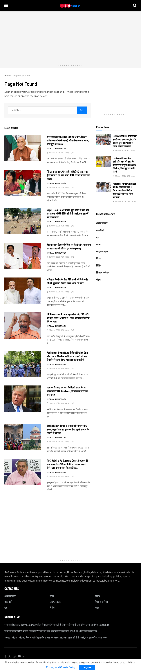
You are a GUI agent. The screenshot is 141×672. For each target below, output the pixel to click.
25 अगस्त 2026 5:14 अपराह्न (58, 403)
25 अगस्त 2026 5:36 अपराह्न (58, 330)
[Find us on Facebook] (5, 656)
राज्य (98, 244)
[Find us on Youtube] (19, 656)
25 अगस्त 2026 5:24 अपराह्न (58, 368)
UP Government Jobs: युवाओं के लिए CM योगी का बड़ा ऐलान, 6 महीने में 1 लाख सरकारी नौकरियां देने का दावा (68, 317)
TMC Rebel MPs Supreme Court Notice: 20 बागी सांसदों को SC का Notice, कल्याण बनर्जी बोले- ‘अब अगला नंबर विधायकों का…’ (67, 463)
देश (97, 237)
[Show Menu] (6, 5)
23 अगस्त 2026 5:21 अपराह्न (124, 150)
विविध (98, 266)
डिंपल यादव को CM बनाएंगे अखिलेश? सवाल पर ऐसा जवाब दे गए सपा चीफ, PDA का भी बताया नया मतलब (68, 175)
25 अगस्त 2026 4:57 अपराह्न (58, 441)
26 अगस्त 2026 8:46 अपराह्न (58, 187)
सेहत (98, 280)
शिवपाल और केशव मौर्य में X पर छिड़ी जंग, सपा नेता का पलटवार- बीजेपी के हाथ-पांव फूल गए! (69, 246)
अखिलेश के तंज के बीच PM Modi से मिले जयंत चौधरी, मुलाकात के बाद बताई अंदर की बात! (67, 281)
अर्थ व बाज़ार (101, 223)
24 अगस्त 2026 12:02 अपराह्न (125, 201)
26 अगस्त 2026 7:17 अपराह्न (58, 292)
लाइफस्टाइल (102, 251)
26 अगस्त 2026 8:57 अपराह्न (58, 152)
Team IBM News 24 (57, 148)
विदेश (98, 258)
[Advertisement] (70, 37)
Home (7, 75)
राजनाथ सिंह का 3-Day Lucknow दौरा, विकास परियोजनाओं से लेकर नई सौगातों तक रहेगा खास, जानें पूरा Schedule (68, 140)
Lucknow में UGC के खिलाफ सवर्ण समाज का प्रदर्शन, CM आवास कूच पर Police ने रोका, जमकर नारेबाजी (125, 141)
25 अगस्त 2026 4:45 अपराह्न (58, 476)
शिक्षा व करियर (102, 273)
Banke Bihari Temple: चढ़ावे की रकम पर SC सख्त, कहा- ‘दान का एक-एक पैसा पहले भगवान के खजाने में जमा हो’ (68, 429)
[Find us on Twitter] (9, 656)
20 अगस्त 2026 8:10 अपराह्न (124, 176)
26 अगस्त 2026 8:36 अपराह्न (58, 226)
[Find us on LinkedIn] (24, 656)
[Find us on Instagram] (14, 656)
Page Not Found (21, 75)
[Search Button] (135, 5)
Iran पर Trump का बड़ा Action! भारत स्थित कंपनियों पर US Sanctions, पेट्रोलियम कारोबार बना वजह (67, 390)
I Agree (86, 667)
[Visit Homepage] (70, 5)
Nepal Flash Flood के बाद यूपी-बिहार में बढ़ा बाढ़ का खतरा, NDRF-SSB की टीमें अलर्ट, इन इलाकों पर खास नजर (68, 213)
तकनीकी (100, 230)
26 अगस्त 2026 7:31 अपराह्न (58, 257)
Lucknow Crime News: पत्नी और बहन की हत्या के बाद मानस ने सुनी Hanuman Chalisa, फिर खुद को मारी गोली (124, 164)
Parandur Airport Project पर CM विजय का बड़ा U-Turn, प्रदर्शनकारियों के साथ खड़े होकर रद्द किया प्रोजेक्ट (124, 190)
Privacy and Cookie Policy (61, 667)
